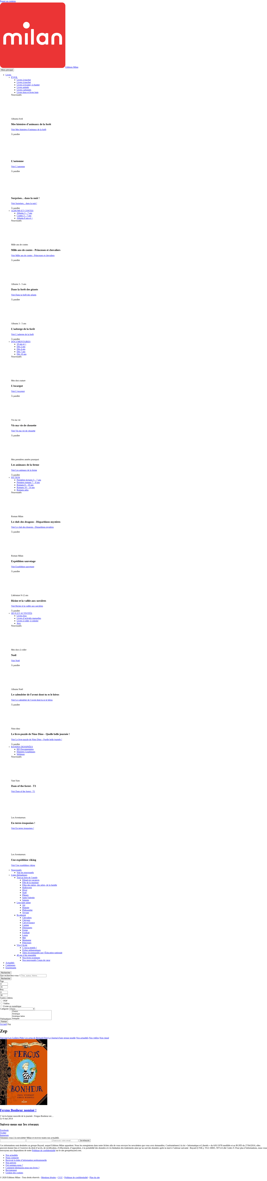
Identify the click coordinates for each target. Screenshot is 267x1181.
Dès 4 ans (21, 349)
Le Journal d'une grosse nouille (62, 1038)
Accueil (3, 1024)
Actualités (10, 963)
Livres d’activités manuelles (29, 618)
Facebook (4, 1130)
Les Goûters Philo (16, 1038)
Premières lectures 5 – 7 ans (29, 480)
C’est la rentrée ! (29, 947)
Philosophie (27, 910)
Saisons (25, 900)
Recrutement (11, 1170)
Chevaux (26, 920)
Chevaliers (27, 917)
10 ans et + (21, 344)
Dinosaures (27, 927)
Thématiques (5, 1019)
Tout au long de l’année (27, 877)
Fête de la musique (30, 882)
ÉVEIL (14, 77)
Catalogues (10, 965)
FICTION (15, 477)
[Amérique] (31, 1014)
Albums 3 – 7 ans (24, 213)
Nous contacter (12, 1158)
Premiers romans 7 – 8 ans (28, 482)
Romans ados (23, 490)
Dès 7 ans (21, 351)
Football (25, 932)
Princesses (26, 942)
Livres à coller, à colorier (27, 621)
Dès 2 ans (21, 346)
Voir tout (4, 1038)
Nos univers (11, 1163)
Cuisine (25, 925)
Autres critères (6, 998)
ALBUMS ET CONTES (22, 210)
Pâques (25, 895)
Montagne (26, 940)
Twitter (3, 1133)
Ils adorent (21, 915)
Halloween (27, 887)
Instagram (4, 1135)
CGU (60, 1177)
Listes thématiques (19, 875)
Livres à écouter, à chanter (28, 85)
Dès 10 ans (21, 354)
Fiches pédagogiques (31, 950)
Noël (24, 892)
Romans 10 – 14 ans (26, 487)
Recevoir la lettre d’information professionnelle (26, 1160)
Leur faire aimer (24, 902)
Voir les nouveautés (25, 872)
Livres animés (23, 87)
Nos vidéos (94, 1038)
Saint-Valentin (28, 897)
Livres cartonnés (24, 90)
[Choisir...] (31, 1011)
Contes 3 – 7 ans (24, 215)
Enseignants (11, 968)
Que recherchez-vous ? (10, 975)
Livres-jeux (22, 616)
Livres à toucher (24, 80)
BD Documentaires (25, 749)
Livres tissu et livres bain (27, 92)
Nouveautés (16, 870)
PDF (5, 1001)
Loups (25, 935)
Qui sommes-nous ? (14, 1165)
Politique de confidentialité (43, 1150)
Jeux (19, 623)
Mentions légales (48, 1177)
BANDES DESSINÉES (22, 747)
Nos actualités (82, 1038)
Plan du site (95, 1177)
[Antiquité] (31, 1018)
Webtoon (21, 754)
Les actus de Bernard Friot (36, 1038)
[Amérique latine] (31, 1016)
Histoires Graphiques (26, 752)
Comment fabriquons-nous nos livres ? (22, 1168)
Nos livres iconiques (31, 958)
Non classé (104, 1038)
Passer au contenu (8, 1)
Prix (2, 989)
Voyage (25, 912)
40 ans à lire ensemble (26, 955)
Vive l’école (22, 945)
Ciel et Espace (28, 922)
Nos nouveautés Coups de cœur (36, 960)
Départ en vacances (30, 880)
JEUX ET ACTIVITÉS (21, 613)
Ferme (25, 930)
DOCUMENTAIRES (20, 341)
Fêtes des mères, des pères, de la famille (39, 885)
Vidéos (6, 1003)
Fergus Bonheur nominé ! (18, 1110)
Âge (2, 981)
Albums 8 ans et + (25, 218)
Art (23, 905)
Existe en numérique (12, 1006)
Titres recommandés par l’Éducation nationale (42, 953)
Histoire (25, 907)
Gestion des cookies (14, 1173)
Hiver (24, 890)
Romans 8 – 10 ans (25, 485)
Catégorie (4, 1009)
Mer (24, 937)
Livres (8, 75)
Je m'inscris (85, 1141)
